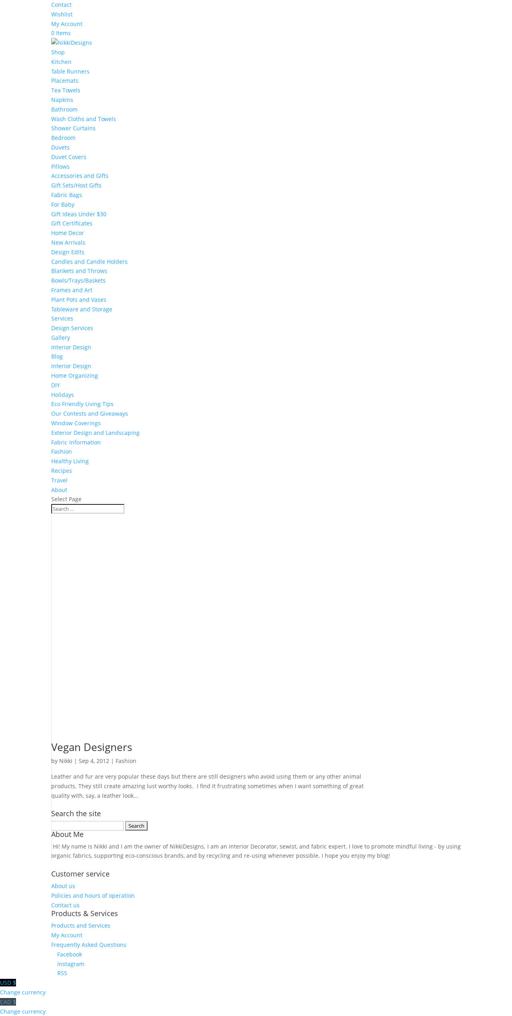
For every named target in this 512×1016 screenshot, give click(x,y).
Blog (57, 356)
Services (62, 318)
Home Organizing (74, 375)
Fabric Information (76, 442)
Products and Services (80, 925)
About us (63, 886)
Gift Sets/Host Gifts (76, 185)
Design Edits (67, 252)
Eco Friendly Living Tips (82, 404)
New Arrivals (68, 242)
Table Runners (70, 71)
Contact (61, 4)
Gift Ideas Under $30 (78, 214)
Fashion (61, 451)
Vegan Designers (91, 747)
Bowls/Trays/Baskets (78, 280)
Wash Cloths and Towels (83, 119)
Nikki (65, 761)
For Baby (62, 204)
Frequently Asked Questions (88, 944)
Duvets (60, 147)
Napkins (62, 100)
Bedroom (63, 137)
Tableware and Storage (81, 309)
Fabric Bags (66, 195)
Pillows (60, 166)
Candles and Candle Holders (89, 261)
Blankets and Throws (79, 271)
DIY (55, 385)
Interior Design (71, 347)
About (59, 490)
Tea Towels (65, 90)
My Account (66, 24)
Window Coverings (76, 423)
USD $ (23, 987)
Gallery (60, 337)
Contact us (65, 905)
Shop (58, 52)
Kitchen (61, 62)
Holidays (62, 394)
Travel (59, 480)
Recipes (61, 470)
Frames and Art (71, 290)
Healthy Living (70, 461)
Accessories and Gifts (79, 175)
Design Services (72, 328)
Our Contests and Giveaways (89, 413)
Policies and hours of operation (93, 895)
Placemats (64, 80)
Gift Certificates (71, 223)
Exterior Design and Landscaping (95, 432)
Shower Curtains (73, 128)
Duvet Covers (68, 157)
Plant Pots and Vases (78, 299)
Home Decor (67, 233)
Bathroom (64, 109)
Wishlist (61, 14)
